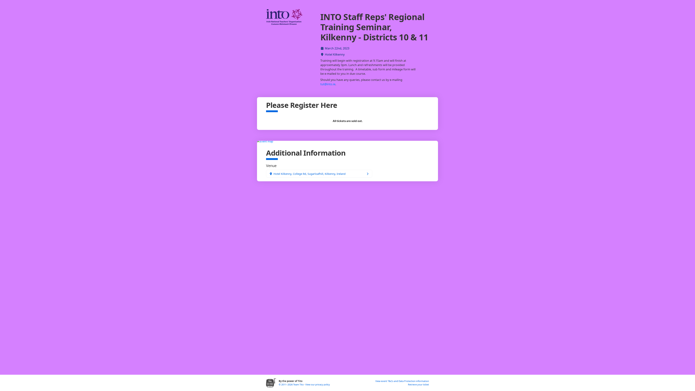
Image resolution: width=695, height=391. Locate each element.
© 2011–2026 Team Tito (291, 384)
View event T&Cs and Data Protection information (402, 381)
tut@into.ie (327, 84)
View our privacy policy (317, 384)
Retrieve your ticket (418, 384)
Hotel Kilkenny (335, 54)
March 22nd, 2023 (337, 48)
